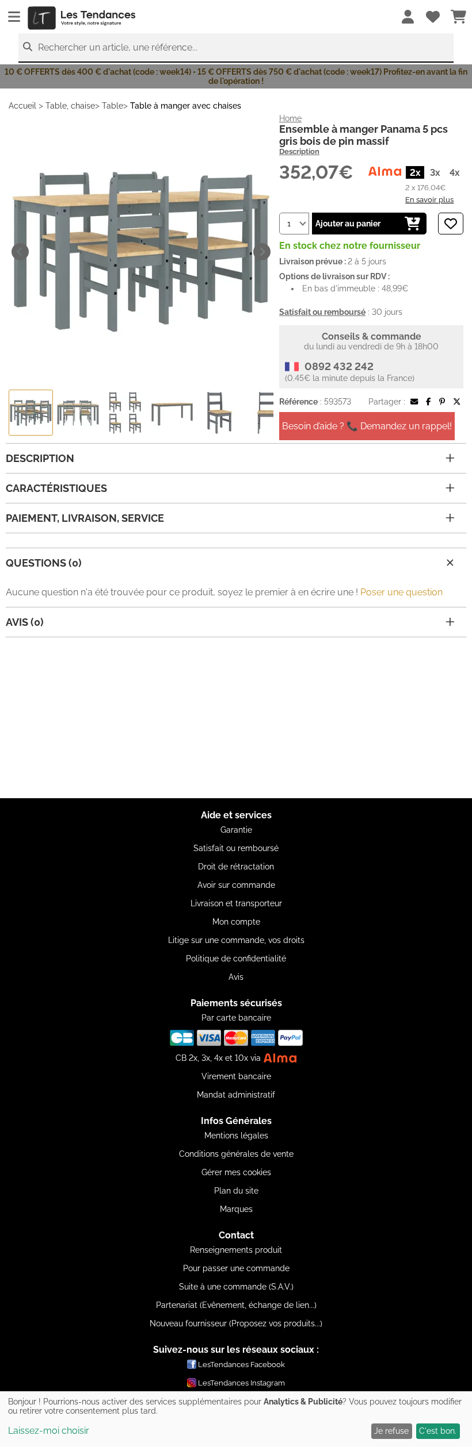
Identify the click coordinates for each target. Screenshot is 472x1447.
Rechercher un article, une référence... (117, 47)
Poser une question (401, 592)
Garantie (236, 829)
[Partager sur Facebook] (428, 401)
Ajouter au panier (347, 223)
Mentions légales (236, 1135)
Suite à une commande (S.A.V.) (236, 1286)
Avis (236, 977)
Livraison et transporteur (236, 903)
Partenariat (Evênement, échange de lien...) (236, 1305)
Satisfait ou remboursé (236, 848)
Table (112, 105)
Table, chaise (70, 105)
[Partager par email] (414, 401)
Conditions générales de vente (236, 1154)
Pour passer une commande (236, 1268)
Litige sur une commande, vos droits (236, 940)
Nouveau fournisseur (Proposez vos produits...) (236, 1323)
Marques (236, 1209)
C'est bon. (437, 1431)
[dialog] (236, 1419)
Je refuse (391, 1431)
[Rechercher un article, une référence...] (27, 46)
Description (299, 151)
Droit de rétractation (236, 866)
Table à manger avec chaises (185, 105)
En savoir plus (429, 199)
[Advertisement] (236, 717)
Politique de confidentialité (236, 958)
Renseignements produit (236, 1249)
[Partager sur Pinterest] (442, 401)
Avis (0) (25, 622)
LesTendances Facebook (241, 1364)
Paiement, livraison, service (85, 518)
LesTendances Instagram (241, 1383)
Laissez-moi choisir (48, 1430)
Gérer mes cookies (236, 1172)
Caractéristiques (56, 488)
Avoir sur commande (236, 885)
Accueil (22, 105)
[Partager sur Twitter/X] (456, 401)
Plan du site (236, 1190)
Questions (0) (44, 563)
